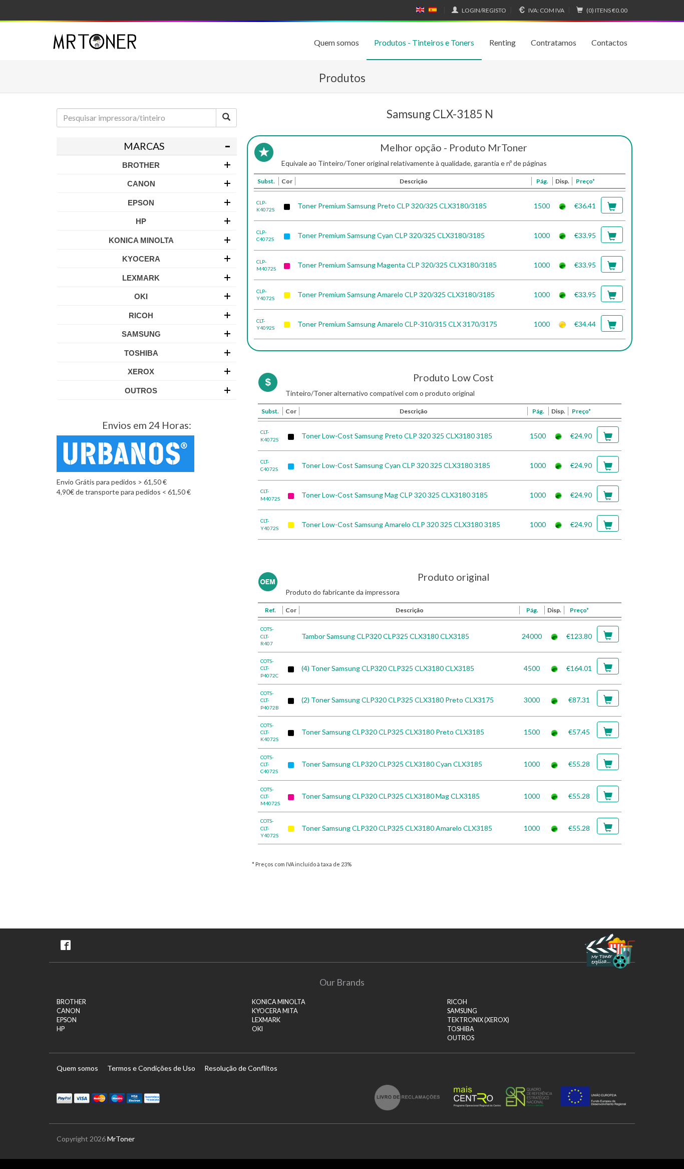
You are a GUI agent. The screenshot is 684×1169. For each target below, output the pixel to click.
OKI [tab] (141, 296)
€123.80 (579, 636)
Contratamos (553, 42)
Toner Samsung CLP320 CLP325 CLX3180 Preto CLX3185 (392, 732)
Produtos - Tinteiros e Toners (424, 42)
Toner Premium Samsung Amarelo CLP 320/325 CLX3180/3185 (396, 294)
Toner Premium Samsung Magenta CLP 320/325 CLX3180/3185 (397, 265)
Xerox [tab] (141, 371)
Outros (460, 1038)
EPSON (67, 1020)
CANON (68, 1011)
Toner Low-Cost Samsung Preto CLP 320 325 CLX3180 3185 (396, 435)
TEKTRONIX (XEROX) (478, 1020)
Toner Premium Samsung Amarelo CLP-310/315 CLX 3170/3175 (397, 324)
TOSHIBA (460, 1029)
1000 (542, 235)
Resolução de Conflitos (240, 1068)
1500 (542, 205)
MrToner (121, 1138)
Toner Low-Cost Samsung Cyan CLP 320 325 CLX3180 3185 (395, 465)
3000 (532, 699)
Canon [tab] (141, 183)
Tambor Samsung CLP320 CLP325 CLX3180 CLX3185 (385, 636)
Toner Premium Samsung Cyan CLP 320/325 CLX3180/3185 (391, 235)
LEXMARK (266, 1020)
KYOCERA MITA (275, 1011)
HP (61, 1029)
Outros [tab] (141, 390)
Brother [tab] (141, 165)
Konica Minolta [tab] (141, 240)
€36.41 (585, 205)
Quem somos (336, 42)
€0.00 (606, 10)
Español (433, 10)
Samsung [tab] (141, 334)
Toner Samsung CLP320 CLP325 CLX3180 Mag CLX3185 (390, 796)
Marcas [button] (144, 146)
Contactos (609, 42)
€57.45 (579, 732)
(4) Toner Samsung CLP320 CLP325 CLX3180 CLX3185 (387, 668)
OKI (257, 1029)
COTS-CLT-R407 (266, 636)
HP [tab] (141, 221)
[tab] (147, 146)
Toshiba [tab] (141, 353)
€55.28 (579, 764)
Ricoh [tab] (141, 315)
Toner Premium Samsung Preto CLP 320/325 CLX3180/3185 (392, 205)
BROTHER (71, 1002)
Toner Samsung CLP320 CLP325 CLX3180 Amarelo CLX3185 (396, 828)
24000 (532, 636)
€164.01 (579, 668)
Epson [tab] (141, 202)
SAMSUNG (462, 1011)
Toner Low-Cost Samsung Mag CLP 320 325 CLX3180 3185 (394, 495)
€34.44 (585, 324)
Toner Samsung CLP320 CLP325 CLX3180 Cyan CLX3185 (391, 764)
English (420, 10)
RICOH (457, 1002)
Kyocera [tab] (141, 259)
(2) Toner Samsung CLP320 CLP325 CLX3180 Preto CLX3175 (397, 699)
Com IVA (546, 10)
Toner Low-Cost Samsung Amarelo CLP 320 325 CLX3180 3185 (400, 524)
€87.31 (579, 699)
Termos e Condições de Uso (151, 1068)
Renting (502, 42)
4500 (532, 668)
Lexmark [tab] (141, 278)
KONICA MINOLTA (278, 1002)
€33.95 (585, 235)
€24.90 (581, 435)
